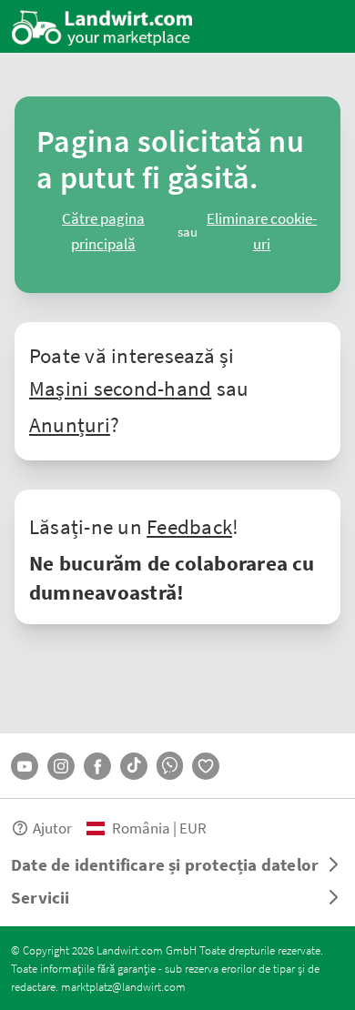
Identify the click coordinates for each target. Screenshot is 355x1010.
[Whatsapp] (170, 765)
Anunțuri (69, 424)
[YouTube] (24, 766)
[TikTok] (133, 766)
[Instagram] (61, 766)
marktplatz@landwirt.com (123, 986)
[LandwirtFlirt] (205, 766)
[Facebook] (97, 766)
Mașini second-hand (120, 387)
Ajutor (52, 827)
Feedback (189, 526)
